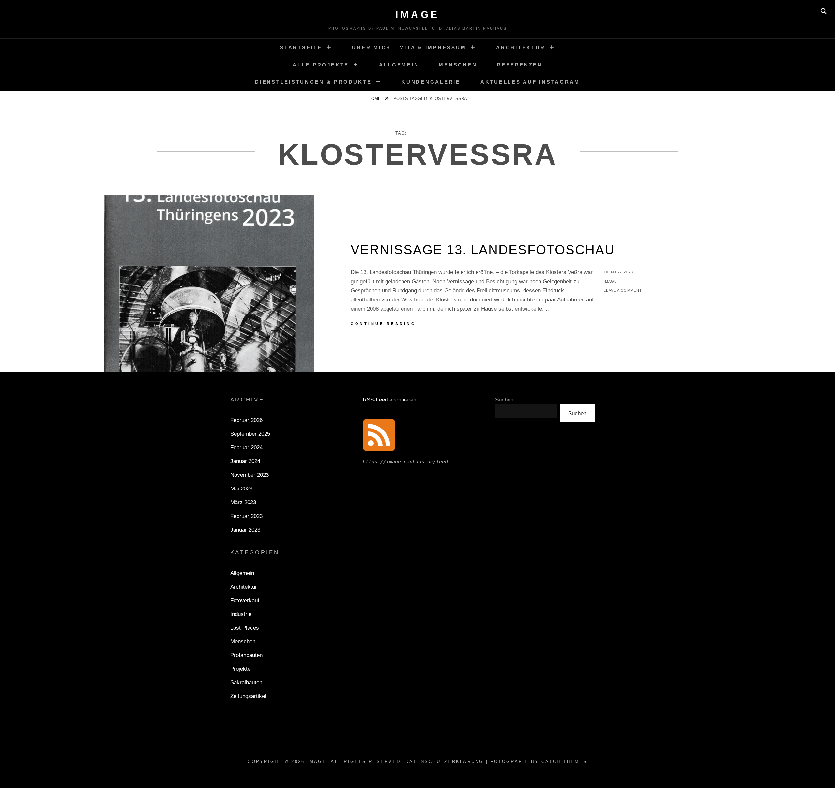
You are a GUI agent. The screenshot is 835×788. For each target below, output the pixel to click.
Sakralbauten (246, 682)
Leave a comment (623, 290)
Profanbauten (246, 655)
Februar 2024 (246, 448)
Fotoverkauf (244, 600)
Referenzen (519, 64)
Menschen (458, 64)
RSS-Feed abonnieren (389, 400)
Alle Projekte (321, 64)
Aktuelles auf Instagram (530, 82)
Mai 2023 (241, 489)
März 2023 (243, 502)
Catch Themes (564, 761)
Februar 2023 (246, 516)
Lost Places (244, 628)
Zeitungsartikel (248, 696)
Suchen (504, 400)
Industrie (240, 614)
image (610, 281)
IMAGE (417, 14)
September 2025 (250, 434)
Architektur (520, 47)
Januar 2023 (245, 530)
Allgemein (399, 64)
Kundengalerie (431, 82)
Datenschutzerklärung (444, 761)
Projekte (240, 669)
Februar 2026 (246, 420)
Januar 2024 (245, 461)
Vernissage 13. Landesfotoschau (483, 249)
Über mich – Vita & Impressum (409, 47)
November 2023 (249, 475)
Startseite (301, 47)
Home (375, 98)
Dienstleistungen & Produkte (313, 82)
